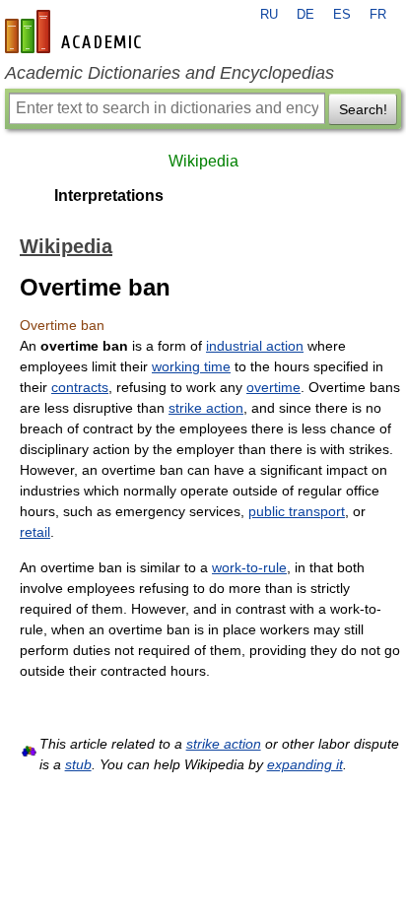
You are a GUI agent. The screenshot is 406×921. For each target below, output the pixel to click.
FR (378, 15)
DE (305, 15)
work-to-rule (249, 567)
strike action (206, 408)
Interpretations (109, 195)
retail (35, 532)
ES (342, 15)
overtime (273, 387)
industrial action (255, 346)
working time (191, 366)
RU (269, 15)
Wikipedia (203, 161)
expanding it (305, 764)
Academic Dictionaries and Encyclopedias (169, 73)
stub (78, 764)
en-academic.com (76, 31)
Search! (363, 109)
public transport (296, 511)
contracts (79, 387)
